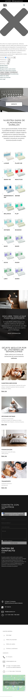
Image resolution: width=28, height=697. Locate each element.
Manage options (4, 65)
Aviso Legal (2, 79)
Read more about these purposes (8, 70)
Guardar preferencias (5, 74)
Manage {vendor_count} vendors (8, 69)
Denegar (7, 72)
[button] (14, 22)
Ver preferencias (13, 72)
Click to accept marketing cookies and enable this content (14, 514)
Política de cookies (4, 75)
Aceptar (2, 72)
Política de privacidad (5, 77)
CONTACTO (14, 104)
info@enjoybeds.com (10, 611)
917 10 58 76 (8, 607)
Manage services (4, 67)
